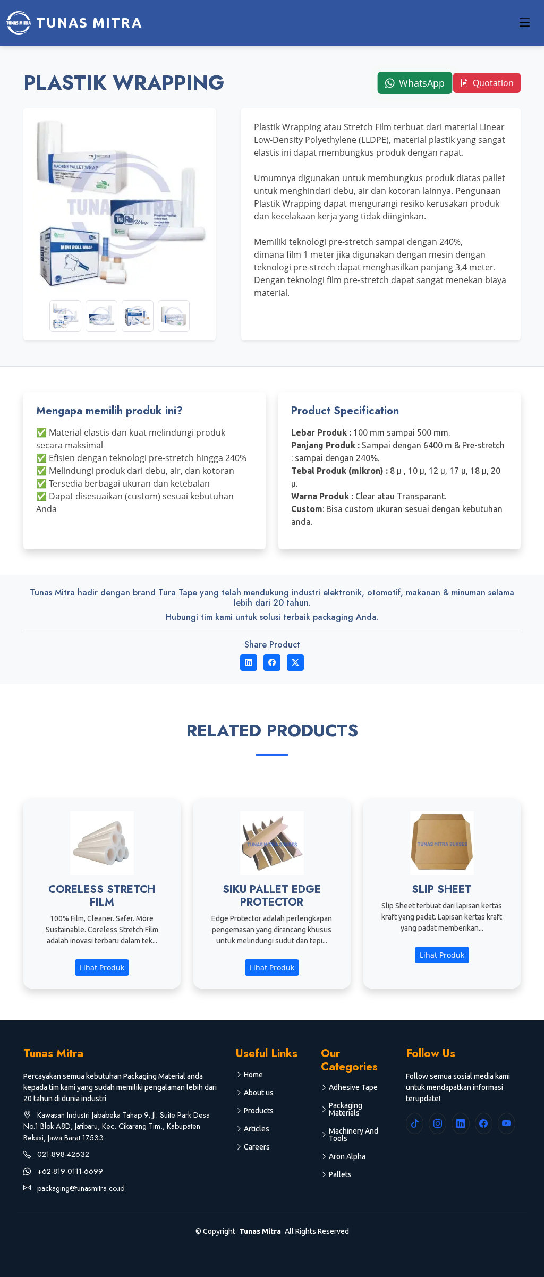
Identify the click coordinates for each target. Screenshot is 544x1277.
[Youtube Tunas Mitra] (506, 1123)
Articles (256, 1129)
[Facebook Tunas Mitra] (483, 1123)
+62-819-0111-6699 (69, 1171)
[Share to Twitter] (295, 662)
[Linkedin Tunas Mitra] (460, 1123)
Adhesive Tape (353, 1087)
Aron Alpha (347, 1156)
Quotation (492, 83)
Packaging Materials (345, 1109)
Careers (257, 1147)
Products (259, 1110)
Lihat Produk (102, 968)
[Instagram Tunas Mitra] (437, 1123)
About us (259, 1092)
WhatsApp (420, 83)
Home (253, 1074)
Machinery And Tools (353, 1134)
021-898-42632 (62, 1154)
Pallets (340, 1174)
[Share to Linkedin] (248, 662)
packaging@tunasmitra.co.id (80, 1188)
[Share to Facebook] (272, 662)
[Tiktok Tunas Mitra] (414, 1123)
